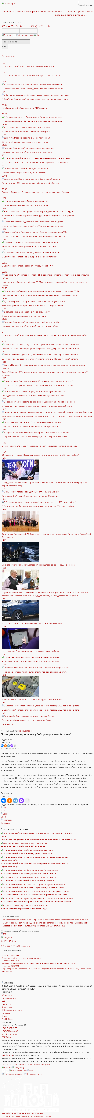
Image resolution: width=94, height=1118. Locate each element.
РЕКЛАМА (6, 1037)
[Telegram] (7, 35)
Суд (3, 1001)
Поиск (5, 46)
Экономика (7, 1007)
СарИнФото (7, 1019)
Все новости (8, 56)
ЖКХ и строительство (12, 1010)
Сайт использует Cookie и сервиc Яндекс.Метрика (26, 1064)
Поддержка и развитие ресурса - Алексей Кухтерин (26, 1116)
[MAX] (11, 745)
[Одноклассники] (25, 35)
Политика (6, 1004)
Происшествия (24, 731)
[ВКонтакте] (2, 745)
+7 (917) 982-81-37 (38, 26)
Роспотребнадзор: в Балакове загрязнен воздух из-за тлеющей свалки (52, 923)
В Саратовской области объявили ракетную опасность (29, 920)
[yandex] (13, 1074)
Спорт (5, 1016)
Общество (7, 995)
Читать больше (59, 926)
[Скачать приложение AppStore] (11, 31)
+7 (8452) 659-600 (13, 26)
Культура (6, 1013)
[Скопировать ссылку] (15, 745)
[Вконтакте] (15, 35)
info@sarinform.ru (22, 946)
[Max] (37, 35)
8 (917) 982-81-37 (8, 941)
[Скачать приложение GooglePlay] (28, 31)
